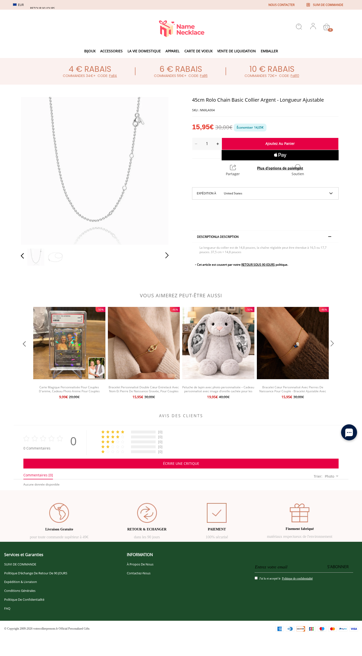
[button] (32, 170)
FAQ (7, 608)
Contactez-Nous (138, 573)
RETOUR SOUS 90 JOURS (258, 264)
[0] (326, 27)
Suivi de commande (328, 5)
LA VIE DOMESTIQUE (144, 51)
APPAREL (172, 51)
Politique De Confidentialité (24, 599)
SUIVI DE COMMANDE (20, 564)
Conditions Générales (19, 590)
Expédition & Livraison (20, 582)
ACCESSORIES (111, 51)
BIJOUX (90, 51)
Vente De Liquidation (236, 51)
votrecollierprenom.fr (45, 628)
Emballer (269, 51)
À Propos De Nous (140, 564)
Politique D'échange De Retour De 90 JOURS (35, 573)
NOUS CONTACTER (281, 5)
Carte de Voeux (198, 51)
